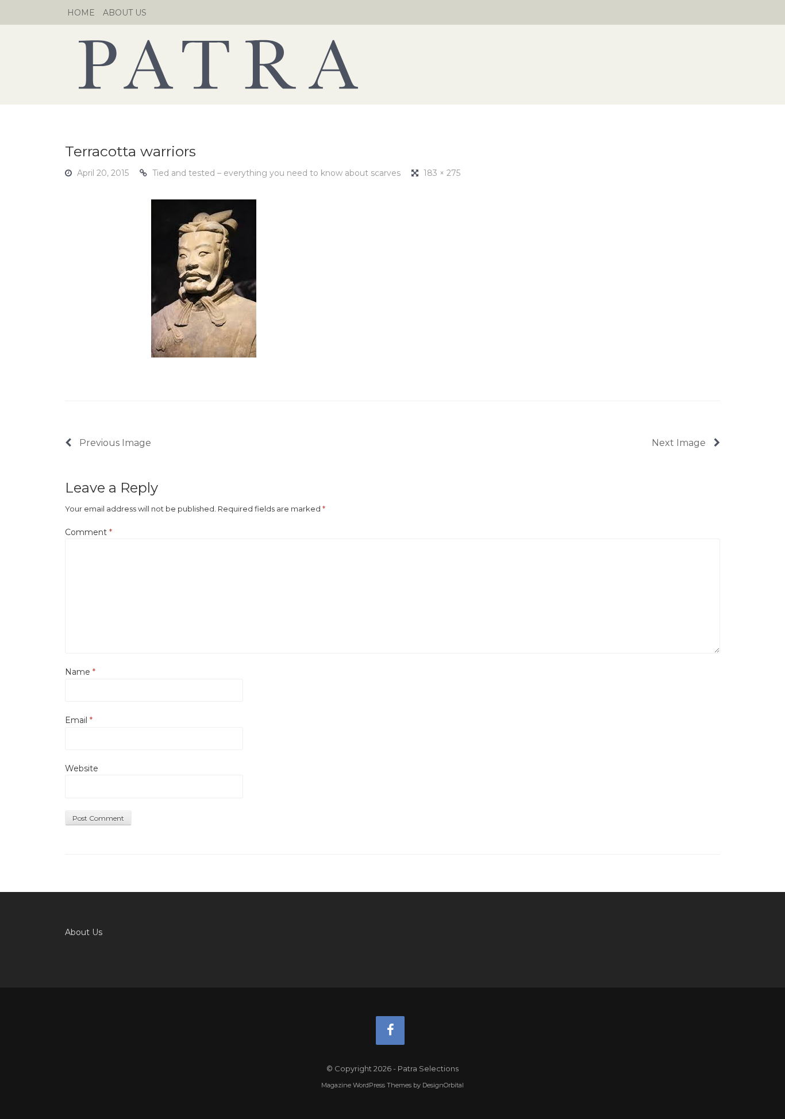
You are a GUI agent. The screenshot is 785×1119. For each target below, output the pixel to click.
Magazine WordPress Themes (366, 1085)
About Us (125, 12)
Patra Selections (392, 64)
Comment (88, 532)
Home (81, 12)
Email (79, 720)
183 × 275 (442, 173)
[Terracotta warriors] (203, 277)
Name (80, 672)
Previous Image (114, 442)
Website (81, 768)
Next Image (680, 442)
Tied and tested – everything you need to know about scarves (276, 173)
